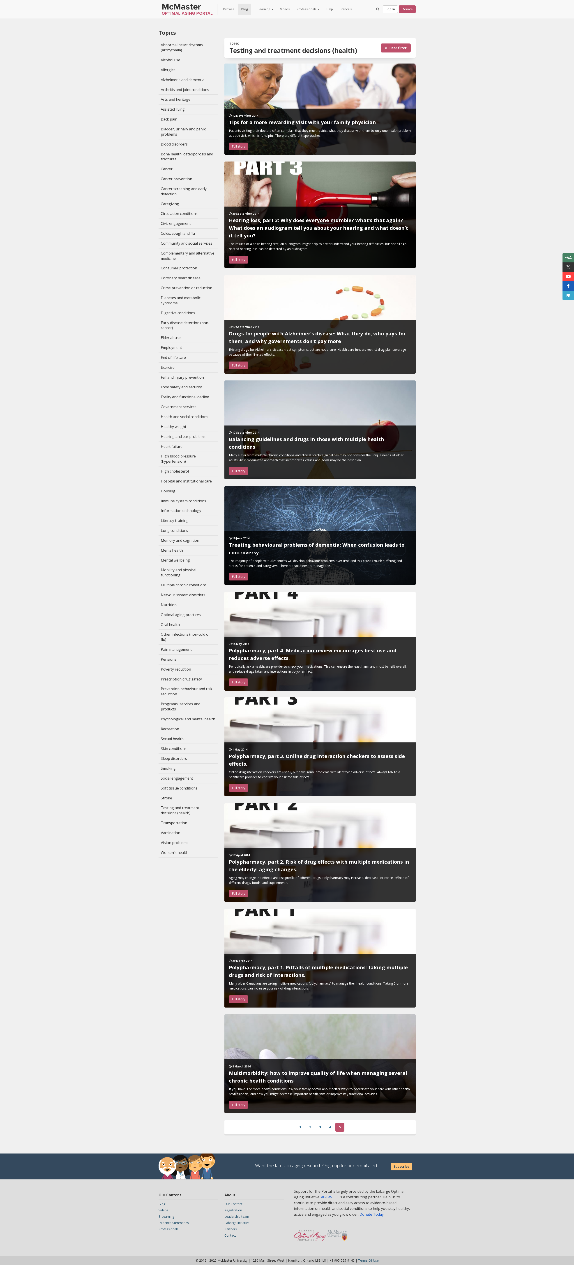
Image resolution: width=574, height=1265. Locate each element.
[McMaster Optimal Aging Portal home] (310, 1233)
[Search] (378, 9)
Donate (407, 9)
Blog (244, 9)
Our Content (233, 1204)
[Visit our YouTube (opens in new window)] (568, 276)
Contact (230, 1235)
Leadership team (236, 1216)
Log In (390, 9)
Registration (233, 1210)
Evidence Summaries (174, 1223)
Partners (230, 1229)
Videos (285, 9)
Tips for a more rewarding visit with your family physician (302, 122)
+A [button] (568, 257)
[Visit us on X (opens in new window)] (568, 267)
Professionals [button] (307, 9)
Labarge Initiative (236, 1223)
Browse (228, 9)
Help (329, 9)
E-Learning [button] (263, 9)
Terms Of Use (368, 1260)
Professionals (168, 1229)
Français (346, 9)
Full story (238, 146)
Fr (568, 295)
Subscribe (401, 1166)
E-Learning (166, 1216)
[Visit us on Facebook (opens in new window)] (568, 286)
